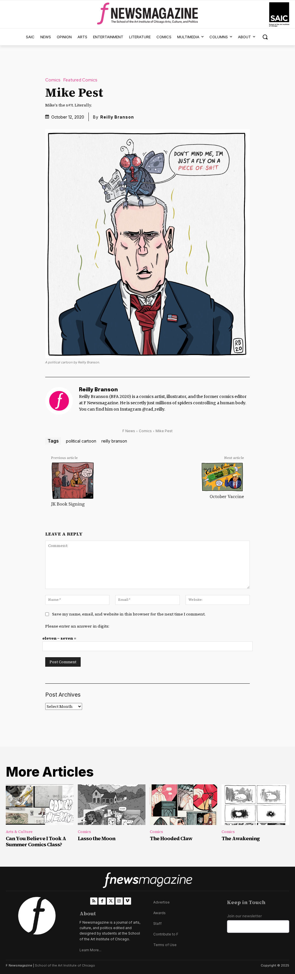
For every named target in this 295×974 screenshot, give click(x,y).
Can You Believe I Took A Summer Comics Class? (36, 841)
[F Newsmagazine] (279, 14)
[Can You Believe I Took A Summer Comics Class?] (39, 804)
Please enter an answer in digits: (77, 626)
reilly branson (114, 441)
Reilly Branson (117, 117)
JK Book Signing (68, 504)
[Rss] (93, 901)
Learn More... (90, 950)
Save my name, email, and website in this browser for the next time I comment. (128, 614)
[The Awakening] (255, 804)
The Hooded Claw (171, 838)
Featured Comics (80, 80)
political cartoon (81, 441)
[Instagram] (119, 901)
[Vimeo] (127, 901)
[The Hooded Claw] (184, 804)
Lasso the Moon (96, 838)
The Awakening (241, 838)
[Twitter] (110, 901)
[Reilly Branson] (59, 401)
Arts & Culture (19, 831)
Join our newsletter (244, 916)
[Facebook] (102, 901)
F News (128, 431)
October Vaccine (227, 496)
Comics (52, 80)
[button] (265, 37)
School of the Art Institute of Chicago (65, 965)
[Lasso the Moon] (111, 804)
